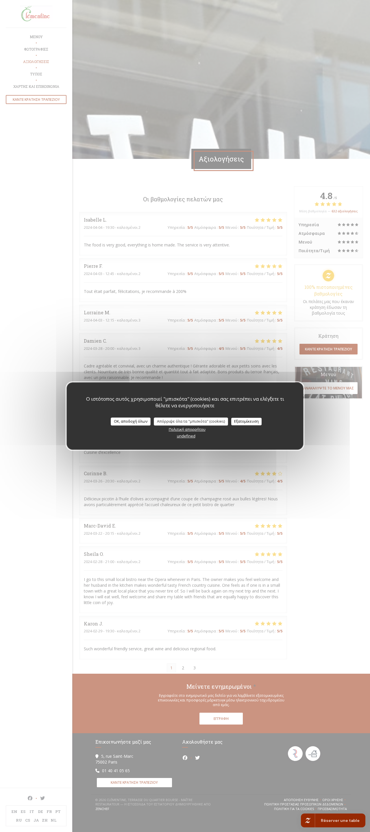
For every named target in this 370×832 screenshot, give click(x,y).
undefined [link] (186, 436)
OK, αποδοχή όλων (130, 421)
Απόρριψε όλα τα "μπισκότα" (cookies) (191, 421)
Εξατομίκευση (246, 421)
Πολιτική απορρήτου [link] (187, 429)
